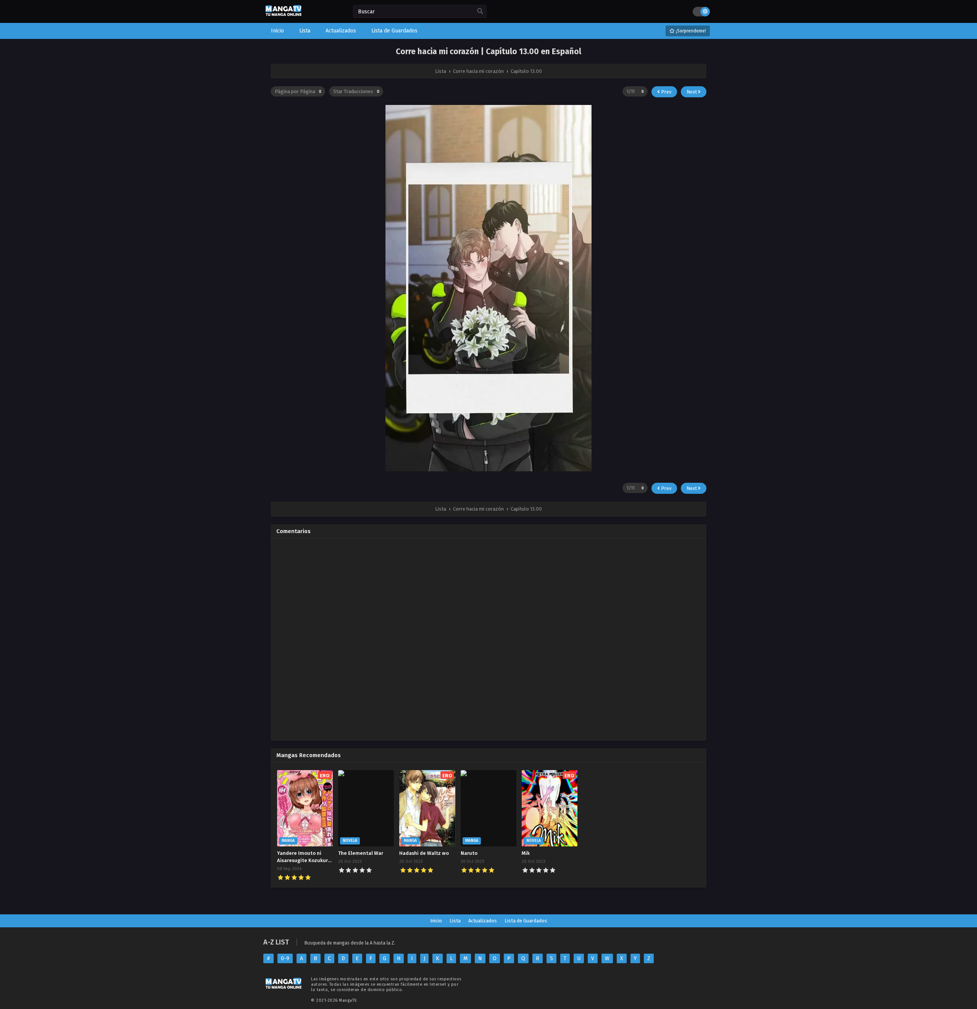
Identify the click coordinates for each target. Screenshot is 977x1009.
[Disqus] (488, 639)
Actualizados (482, 921)
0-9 (285, 958)
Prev (665, 92)
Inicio (436, 921)
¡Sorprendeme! (690, 31)
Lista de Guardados (526, 921)
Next (692, 92)
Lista (455, 921)
